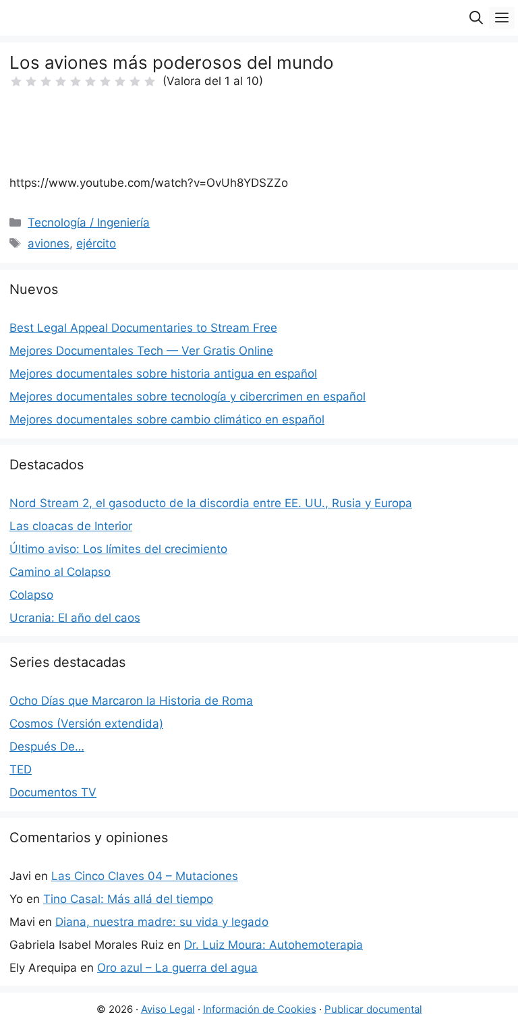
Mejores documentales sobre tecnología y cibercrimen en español (187, 396)
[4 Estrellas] (60, 81)
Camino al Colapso (60, 572)
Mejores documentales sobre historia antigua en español (163, 373)
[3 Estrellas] (46, 81)
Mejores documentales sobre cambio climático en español (166, 419)
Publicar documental (373, 1009)
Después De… (46, 746)
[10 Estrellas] (149, 81)
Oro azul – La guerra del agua (177, 967)
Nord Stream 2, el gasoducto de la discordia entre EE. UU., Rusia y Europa (210, 503)
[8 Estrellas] (120, 81)
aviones (48, 243)
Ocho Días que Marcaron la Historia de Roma (131, 700)
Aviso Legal (168, 1009)
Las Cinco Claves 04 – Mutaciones (144, 876)
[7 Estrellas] (105, 81)
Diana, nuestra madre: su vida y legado (161, 922)
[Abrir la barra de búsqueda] (476, 18)
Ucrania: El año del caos (74, 617)
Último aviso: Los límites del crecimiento (118, 549)
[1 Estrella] (16, 81)
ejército (96, 243)
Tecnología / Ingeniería (89, 222)
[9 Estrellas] (135, 81)
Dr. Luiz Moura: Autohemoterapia (273, 944)
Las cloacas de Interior (70, 526)
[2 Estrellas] (31, 81)
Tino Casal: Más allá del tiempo (128, 899)
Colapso (31, 594)
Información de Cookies (259, 1009)
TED (20, 769)
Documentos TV (52, 792)
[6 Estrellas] (90, 81)
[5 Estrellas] (75, 81)
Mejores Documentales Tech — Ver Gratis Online (141, 350)
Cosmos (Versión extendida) (86, 723)
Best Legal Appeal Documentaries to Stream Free (143, 327)
